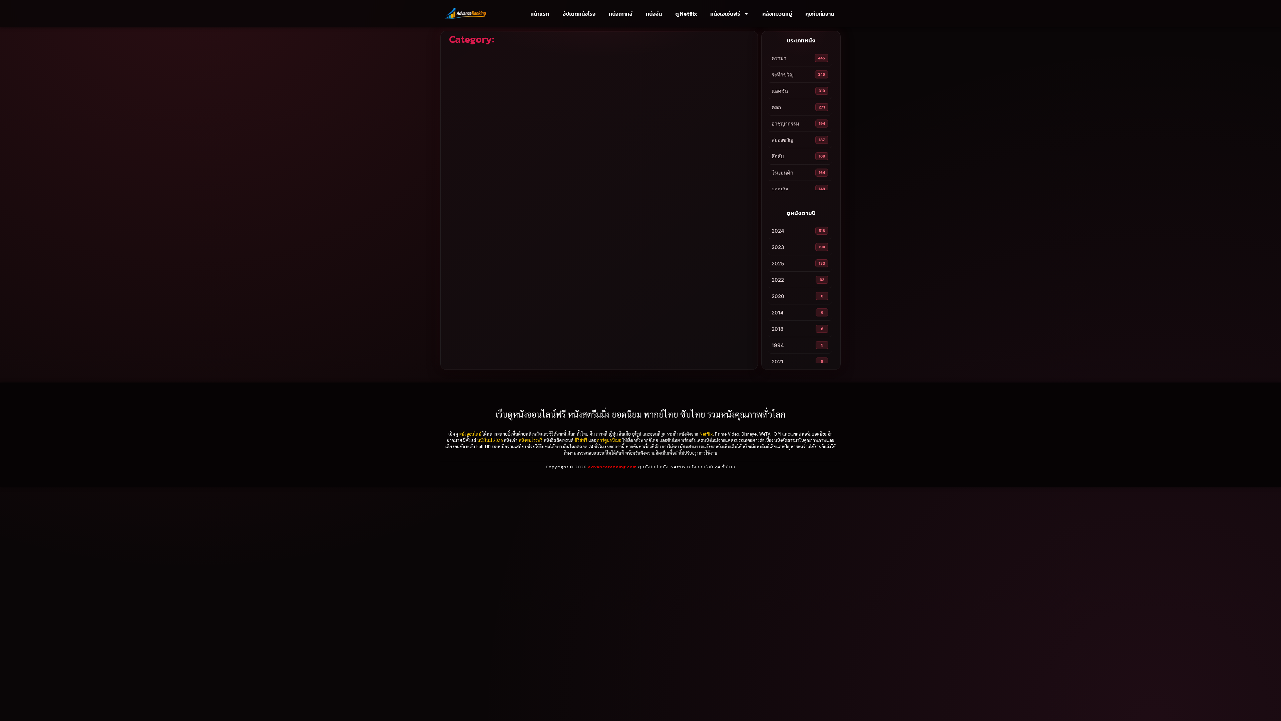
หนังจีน (654, 14)
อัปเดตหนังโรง (578, 14)
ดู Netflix (686, 14)
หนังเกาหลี (620, 14)
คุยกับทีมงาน (819, 14)
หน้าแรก (539, 14)
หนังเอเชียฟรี (725, 14)
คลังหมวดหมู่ (777, 14)
